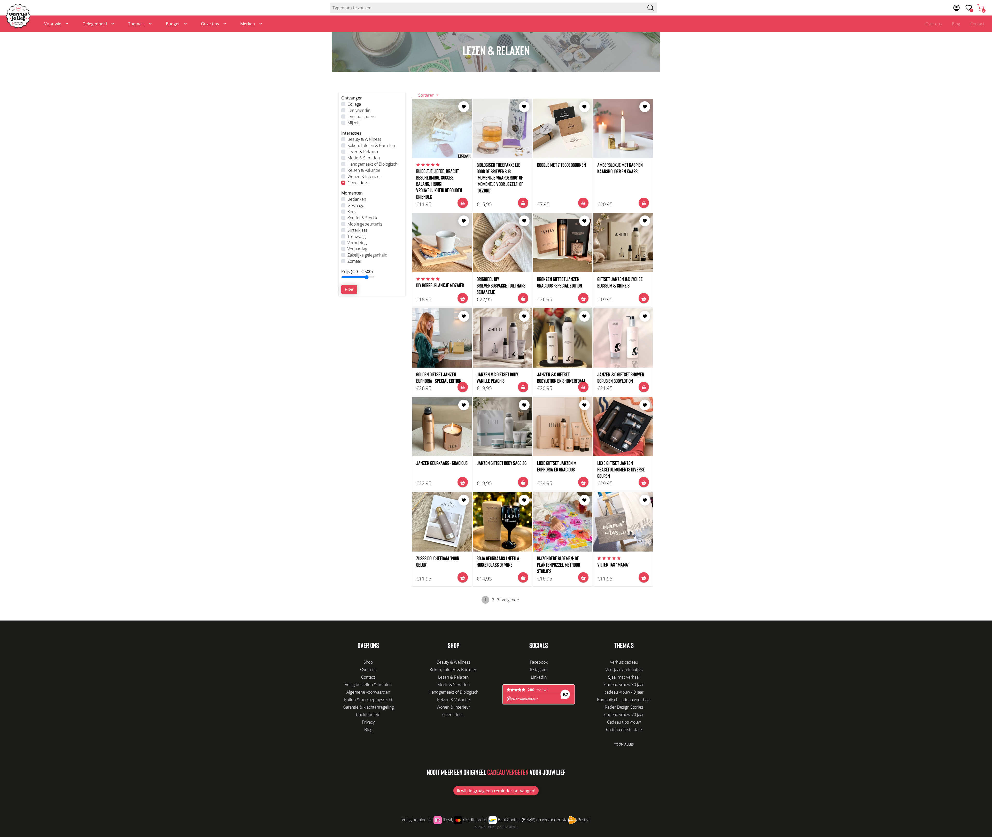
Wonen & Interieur (364, 176)
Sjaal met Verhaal (624, 677)
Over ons (933, 24)
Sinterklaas (357, 230)
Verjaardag (357, 249)
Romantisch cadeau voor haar (624, 699)
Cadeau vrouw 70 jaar (624, 714)
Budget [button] (173, 24)
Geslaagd (356, 205)
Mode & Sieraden (363, 158)
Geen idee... (358, 182)
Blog (956, 24)
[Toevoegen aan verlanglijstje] (463, 106)
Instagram (539, 669)
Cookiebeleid (368, 714)
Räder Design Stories (624, 707)
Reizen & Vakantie (363, 170)
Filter (349, 289)
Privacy (368, 722)
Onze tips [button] (210, 24)
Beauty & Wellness (364, 139)
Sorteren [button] (426, 95)
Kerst (352, 211)
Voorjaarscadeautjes (624, 669)
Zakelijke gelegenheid (367, 255)
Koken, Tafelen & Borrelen (371, 145)
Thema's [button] (136, 24)
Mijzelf (353, 123)
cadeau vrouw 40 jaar (624, 692)
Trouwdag (356, 236)
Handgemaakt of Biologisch (372, 164)
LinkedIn (539, 677)
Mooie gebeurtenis (364, 224)
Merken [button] (247, 24)
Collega (354, 104)
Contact (977, 24)
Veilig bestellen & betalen (368, 684)
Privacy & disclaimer (503, 826)
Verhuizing (357, 242)
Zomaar (354, 261)
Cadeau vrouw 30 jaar (624, 684)
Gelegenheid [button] (94, 24)
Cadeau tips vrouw (624, 722)
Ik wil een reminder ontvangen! (496, 791)
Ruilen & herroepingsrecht (368, 699)
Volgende (510, 600)
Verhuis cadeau (624, 662)
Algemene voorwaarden (368, 692)
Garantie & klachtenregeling (368, 707)
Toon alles (624, 744)
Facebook (539, 662)
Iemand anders (361, 116)
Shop (368, 662)
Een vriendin (358, 110)
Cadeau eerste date (624, 729)
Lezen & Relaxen (362, 151)
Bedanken (356, 199)
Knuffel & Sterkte (362, 218)
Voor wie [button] (52, 24)
